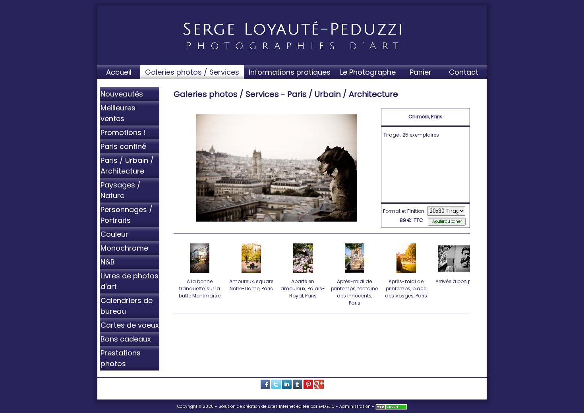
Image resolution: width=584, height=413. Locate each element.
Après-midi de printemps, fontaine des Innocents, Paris (354, 292)
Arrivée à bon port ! (457, 281)
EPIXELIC (327, 406)
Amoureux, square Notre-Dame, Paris (251, 285)
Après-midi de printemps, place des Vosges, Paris (406, 288)
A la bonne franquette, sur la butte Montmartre (199, 288)
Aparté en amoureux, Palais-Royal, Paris (302, 288)
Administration (355, 406)
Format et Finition (403, 211)
